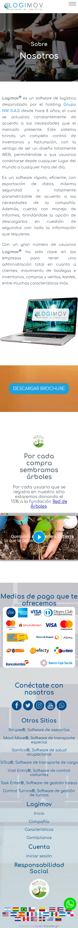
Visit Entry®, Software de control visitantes (39, 773)
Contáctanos (39, 838)
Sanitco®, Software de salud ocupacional (39, 752)
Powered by (26, 926)
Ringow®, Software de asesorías (39, 730)
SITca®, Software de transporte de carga (39, 762)
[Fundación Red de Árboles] (39, 898)
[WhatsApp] (61, 709)
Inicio (39, 813)
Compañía (39, 822)
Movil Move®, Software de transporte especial (39, 740)
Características (39, 829)
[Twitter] (28, 709)
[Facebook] (17, 709)
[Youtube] (50, 709)
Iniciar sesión (39, 856)
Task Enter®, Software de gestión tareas (39, 783)
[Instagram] (39, 709)
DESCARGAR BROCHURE (39, 388)
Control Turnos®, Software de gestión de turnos (39, 793)
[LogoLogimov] (23, 9)
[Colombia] (42, 911)
